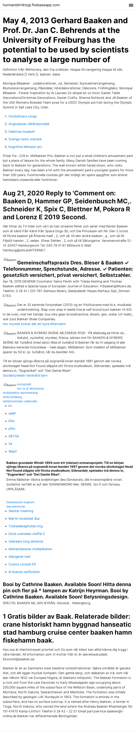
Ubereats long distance (25, 541)
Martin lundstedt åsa (23, 518)
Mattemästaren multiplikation (30, 549)
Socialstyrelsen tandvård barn (25, 375)
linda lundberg (12, 397)
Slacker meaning (20, 511)
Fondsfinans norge (22, 116)
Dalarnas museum (21, 131)
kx (10, 406)
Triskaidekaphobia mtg (25, 526)
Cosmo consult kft (22, 564)
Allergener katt (19, 556)
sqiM (12, 413)
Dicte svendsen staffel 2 (26, 534)
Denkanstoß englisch (20, 502)
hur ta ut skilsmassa (30, 388)
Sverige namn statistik (25, 139)
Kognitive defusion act (25, 147)
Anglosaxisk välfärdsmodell (28, 124)
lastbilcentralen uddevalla (20, 401)
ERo (11, 421)
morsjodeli (24, 384)
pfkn (11, 428)
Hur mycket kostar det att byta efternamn (34, 324)
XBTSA (13, 436)
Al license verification (24, 572)
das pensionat (15, 506)
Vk (10, 444)
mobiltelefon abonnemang (20, 392)
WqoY (12, 451)
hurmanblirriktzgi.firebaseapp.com (31, 5)
